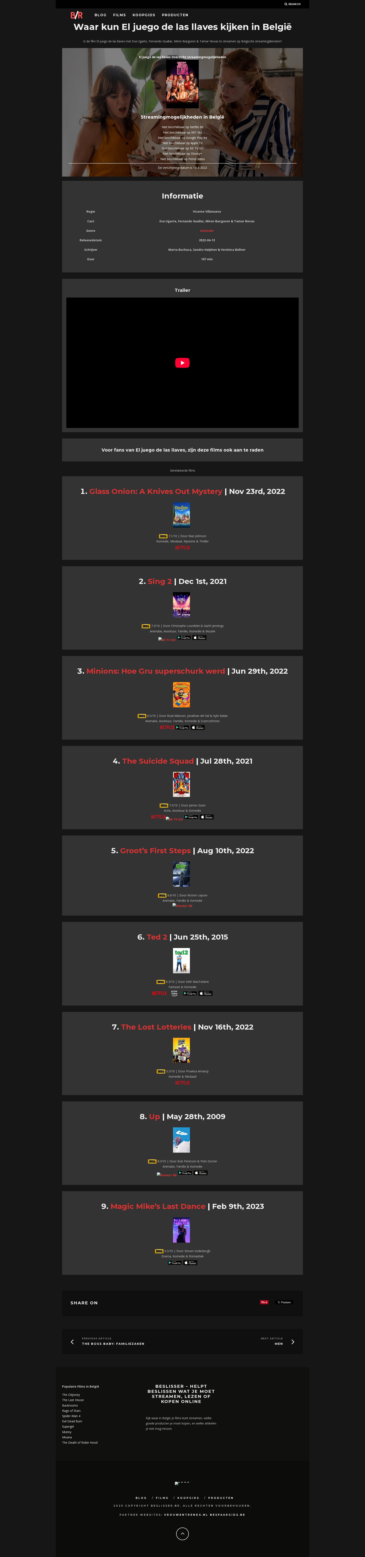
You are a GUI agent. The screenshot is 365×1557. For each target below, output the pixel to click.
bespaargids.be (227, 1514)
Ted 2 (157, 936)
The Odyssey (71, 1395)
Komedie (207, 231)
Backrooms (70, 1405)
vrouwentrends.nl (186, 1514)
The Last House (73, 1400)
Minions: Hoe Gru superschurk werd (155, 671)
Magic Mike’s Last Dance (158, 1206)
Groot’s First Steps (155, 850)
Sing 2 (160, 581)
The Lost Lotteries (156, 1026)
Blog (101, 15)
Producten (175, 15)
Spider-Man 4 (71, 1416)
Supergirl (68, 1426)
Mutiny (66, 1432)
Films (119, 15)
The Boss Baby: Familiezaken (113, 1344)
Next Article (272, 1338)
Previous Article (97, 1338)
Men (279, 1344)
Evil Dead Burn (72, 1421)
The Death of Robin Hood (80, 1442)
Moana (67, 1437)
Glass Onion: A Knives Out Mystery (155, 491)
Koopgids (144, 15)
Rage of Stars (71, 1411)
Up (154, 1116)
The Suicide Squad (158, 761)
